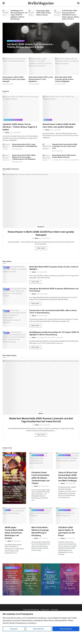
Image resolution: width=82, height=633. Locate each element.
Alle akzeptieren (66, 629)
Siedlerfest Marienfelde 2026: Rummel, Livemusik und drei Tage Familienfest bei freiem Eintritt (41, 420)
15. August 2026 (70, 588)
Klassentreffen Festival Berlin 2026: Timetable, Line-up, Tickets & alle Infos (64, 146)
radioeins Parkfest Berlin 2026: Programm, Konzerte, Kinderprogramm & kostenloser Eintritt (70, 579)
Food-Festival (37, 455)
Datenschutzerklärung (31, 610)
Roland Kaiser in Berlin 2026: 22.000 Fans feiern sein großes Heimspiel (14, 79)
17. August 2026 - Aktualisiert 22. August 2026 (66, 160)
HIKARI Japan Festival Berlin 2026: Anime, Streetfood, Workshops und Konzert (14, 532)
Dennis (11, 51)
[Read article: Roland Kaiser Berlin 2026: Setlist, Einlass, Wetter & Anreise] (6, 13)
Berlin (6, 267)
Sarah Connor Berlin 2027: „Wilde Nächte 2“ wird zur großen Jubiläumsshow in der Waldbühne (23, 157)
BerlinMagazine (41, 3)
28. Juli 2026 (17, 541)
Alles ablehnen (38, 629)
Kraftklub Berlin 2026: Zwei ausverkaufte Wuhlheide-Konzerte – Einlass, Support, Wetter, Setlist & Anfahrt (44, 15)
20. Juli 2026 (70, 538)
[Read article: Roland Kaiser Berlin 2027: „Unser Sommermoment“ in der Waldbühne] (41, 66)
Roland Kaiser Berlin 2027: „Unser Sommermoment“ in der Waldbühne (41, 79)
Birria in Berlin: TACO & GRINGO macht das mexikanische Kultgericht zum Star (14, 478)
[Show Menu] (4, 3)
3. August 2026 (71, 483)
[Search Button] (78, 3)
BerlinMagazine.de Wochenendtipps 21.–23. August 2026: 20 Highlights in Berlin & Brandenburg (54, 333)
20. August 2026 (58, 151)
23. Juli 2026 (43, 538)
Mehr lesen (42, 248)
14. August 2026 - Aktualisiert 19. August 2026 (12, 589)
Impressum (45, 610)
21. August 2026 (17, 149)
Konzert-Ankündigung (15, 41)
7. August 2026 (44, 486)
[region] (41, 622)
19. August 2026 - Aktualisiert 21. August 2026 (50, 337)
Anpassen (14, 629)
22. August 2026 (20, 51)
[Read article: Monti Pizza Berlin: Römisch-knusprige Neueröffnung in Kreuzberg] (41, 515)
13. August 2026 (17, 501)
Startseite (54, 610)
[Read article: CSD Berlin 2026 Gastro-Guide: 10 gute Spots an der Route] (67, 515)
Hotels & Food (11, 455)
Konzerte (47, 120)
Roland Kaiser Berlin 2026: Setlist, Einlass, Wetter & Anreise (18, 13)
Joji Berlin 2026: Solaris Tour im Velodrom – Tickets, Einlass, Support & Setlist (30, 45)
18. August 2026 (17, 161)
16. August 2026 (45, 425)
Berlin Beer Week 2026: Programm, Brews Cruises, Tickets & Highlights (64, 79)
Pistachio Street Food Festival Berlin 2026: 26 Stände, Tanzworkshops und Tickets (40, 477)
